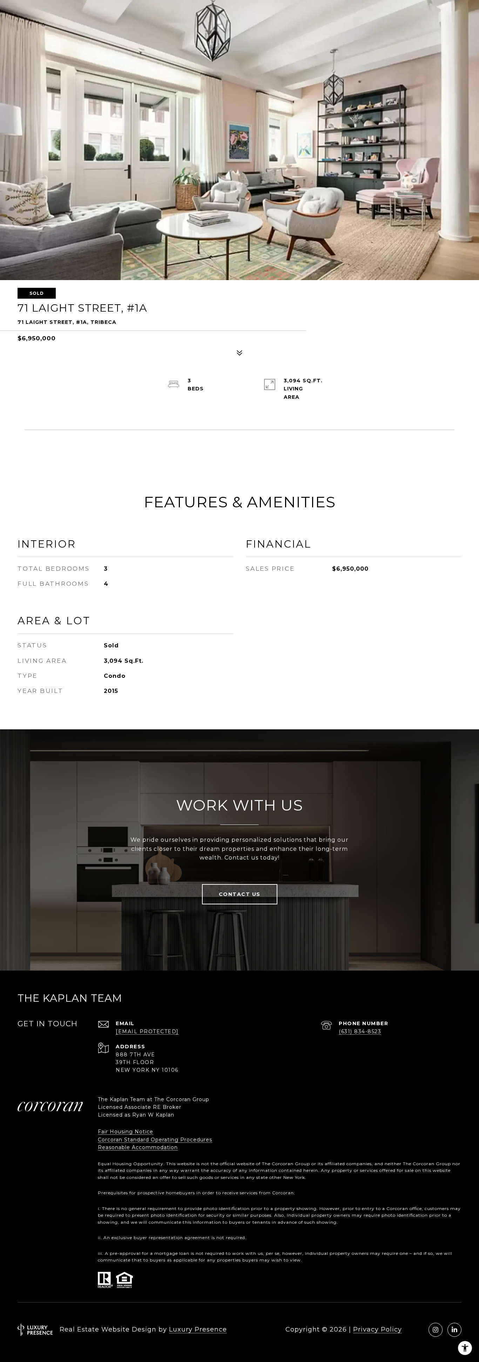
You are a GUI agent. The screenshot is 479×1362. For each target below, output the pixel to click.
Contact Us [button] (240, 894)
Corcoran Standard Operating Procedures (155, 1140)
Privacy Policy (377, 1329)
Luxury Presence (198, 1329)
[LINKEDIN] (454, 1330)
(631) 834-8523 (360, 1031)
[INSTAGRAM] (436, 1330)
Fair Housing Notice (125, 1131)
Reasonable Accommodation (138, 1147)
